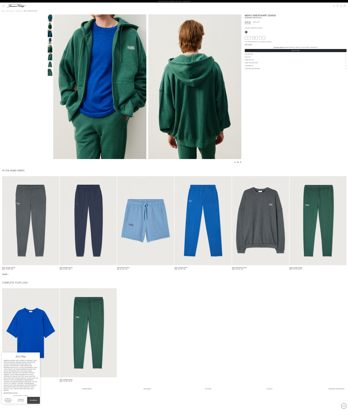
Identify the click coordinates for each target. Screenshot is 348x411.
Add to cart (295, 50)
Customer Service (87, 388)
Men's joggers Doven (8, 267)
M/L (255, 38)
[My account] (341, 6)
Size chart (248, 44)
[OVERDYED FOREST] (246, 32)
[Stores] (337, 6)
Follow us (269, 388)
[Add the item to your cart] (57, 263)
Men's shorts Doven (123, 267)
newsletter (336, 388)
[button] (344, 406)
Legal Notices (147, 388)
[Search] (334, 6)
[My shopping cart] (345, 6)
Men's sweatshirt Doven (239, 267)
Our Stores (208, 388)
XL (262, 38)
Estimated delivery (278, 47)
